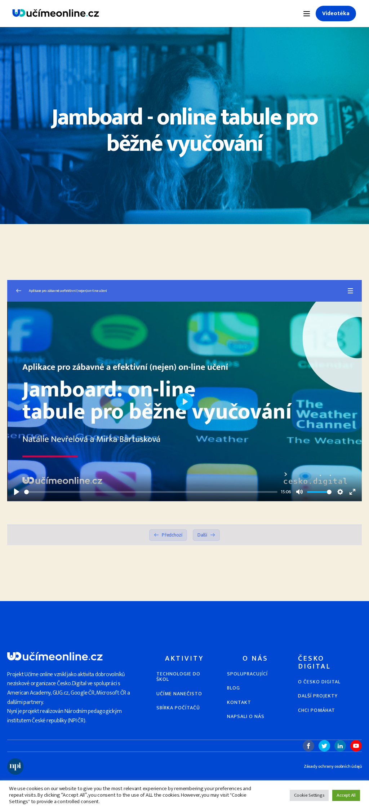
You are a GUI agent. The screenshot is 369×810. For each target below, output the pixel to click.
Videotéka (336, 13)
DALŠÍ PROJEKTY (318, 696)
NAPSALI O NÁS (245, 716)
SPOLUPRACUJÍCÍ (247, 674)
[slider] (150, 492)
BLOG (233, 688)
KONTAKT (239, 702)
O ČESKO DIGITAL (319, 681)
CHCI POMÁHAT (316, 710)
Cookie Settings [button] (309, 795)
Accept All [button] (346, 795)
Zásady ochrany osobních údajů (333, 766)
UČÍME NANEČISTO (179, 693)
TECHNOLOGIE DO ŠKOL (178, 676)
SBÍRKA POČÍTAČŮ (178, 707)
